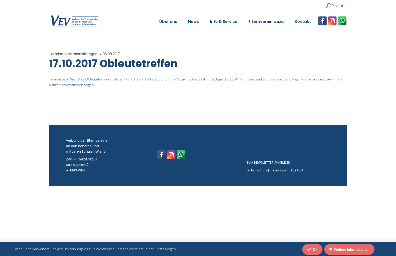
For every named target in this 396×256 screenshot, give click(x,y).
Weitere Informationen (351, 249)
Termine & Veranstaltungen (73, 53)
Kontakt (297, 170)
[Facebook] (322, 20)
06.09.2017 (111, 53)
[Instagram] (332, 20)
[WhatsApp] (342, 20)
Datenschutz (257, 170)
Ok (314, 249)
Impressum (279, 170)
